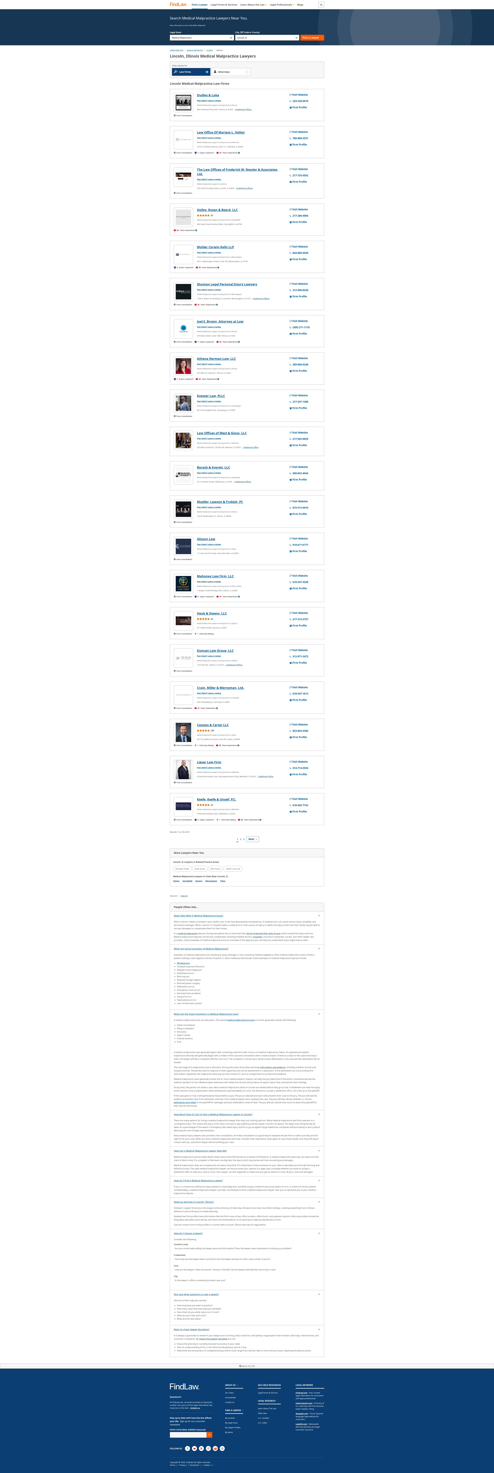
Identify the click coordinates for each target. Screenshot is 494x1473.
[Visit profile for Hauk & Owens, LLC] (183, 620)
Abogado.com (302, 1413)
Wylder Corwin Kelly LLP (215, 247)
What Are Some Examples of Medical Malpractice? (201, 948)
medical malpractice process (241, 1020)
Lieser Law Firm (209, 762)
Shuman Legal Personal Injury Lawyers (227, 284)
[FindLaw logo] (179, 5)
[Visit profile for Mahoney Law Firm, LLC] (183, 583)
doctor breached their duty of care (263, 933)
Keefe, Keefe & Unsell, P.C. (216, 799)
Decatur (198, 881)
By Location (230, 1418)
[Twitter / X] (201, 1448)
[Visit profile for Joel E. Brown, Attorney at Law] (183, 328)
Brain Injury (200, 869)
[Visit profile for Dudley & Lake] (183, 102)
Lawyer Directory (176, 50)
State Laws (262, 1413)
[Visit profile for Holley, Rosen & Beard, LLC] (183, 217)
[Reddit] (215, 1448)
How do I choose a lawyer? (188, 1233)
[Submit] (209, 1435)
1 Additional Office (250, 447)
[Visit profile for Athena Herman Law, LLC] (183, 366)
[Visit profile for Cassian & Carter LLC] (183, 732)
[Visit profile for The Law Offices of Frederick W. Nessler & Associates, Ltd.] (183, 177)
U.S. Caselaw (263, 1418)
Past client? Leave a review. (209, 100)
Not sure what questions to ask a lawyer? (196, 1294)
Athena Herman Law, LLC (216, 358)
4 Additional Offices (261, 298)
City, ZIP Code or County (247, 32)
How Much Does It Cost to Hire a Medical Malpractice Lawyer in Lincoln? (213, 1114)
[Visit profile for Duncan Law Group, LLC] (183, 658)
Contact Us (229, 1402)
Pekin (222, 881)
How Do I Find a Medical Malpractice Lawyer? (198, 1180)
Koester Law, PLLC (211, 396)
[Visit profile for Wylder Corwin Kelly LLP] (183, 254)
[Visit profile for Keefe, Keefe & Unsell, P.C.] (183, 806)
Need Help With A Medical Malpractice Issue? (198, 915)
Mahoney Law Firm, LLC (215, 576)
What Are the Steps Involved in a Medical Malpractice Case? (206, 1014)
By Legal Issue (231, 1423)
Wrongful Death (182, 869)
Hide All (184, 896)
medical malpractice (187, 933)
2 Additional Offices (243, 109)
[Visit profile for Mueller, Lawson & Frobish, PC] (183, 509)
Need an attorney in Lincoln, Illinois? (194, 1201)
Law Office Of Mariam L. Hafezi (221, 132)
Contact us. (195, 1408)
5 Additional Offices (244, 188)
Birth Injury (215, 869)
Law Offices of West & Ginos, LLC (222, 433)
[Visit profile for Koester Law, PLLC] (183, 403)
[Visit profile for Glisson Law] (183, 546)
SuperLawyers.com (304, 1403)
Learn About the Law (267, 1408)
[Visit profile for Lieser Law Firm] (183, 769)
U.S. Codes (262, 1423)
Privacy (182, 1465)
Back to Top (248, 1366)
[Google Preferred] (222, 1448)
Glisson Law (206, 539)
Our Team (229, 1393)
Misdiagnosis (183, 963)
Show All (173, 896)
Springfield (187, 881)
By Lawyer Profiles (233, 1427)
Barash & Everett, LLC (213, 467)
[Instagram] (208, 1448)
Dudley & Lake (208, 95)
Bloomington (211, 881)
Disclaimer (195, 1465)
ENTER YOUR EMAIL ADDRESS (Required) (188, 1429)
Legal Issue (175, 32)
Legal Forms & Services (268, 1393)
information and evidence (272, 1067)
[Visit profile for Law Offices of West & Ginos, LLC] (183, 440)
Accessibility (230, 1397)
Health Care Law (233, 869)
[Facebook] (187, 1448)
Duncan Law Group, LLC (215, 650)
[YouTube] (194, 1448)
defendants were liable (185, 1102)
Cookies (206, 1465)
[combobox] (202, 38)
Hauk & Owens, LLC (212, 613)
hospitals (257, 936)
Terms (173, 1465)
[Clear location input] (296, 38)
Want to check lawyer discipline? (191, 1329)
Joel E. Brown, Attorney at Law (220, 321)
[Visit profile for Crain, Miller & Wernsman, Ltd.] (183, 695)
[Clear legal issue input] (231, 38)
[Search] (321, 4)
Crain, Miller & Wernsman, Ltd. (220, 688)
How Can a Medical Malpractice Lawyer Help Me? (200, 1150)
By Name (229, 1432)
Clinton (176, 881)
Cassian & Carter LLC (213, 725)
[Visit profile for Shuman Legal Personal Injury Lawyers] (183, 291)
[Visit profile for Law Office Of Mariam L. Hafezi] (183, 139)
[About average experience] (239, 152)
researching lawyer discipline (213, 1338)
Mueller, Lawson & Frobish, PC (220, 502)
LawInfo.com (301, 1424)
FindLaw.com (301, 1393)
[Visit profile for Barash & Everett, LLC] (183, 474)
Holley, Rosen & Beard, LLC (217, 210)
